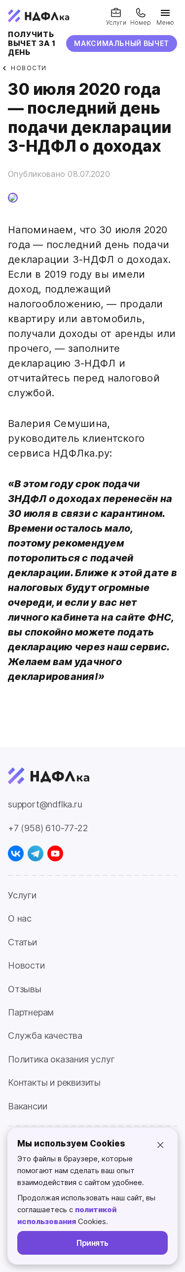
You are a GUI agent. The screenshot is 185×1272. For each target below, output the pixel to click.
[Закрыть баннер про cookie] (160, 1145)
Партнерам (31, 1012)
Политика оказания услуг (61, 1059)
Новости (26, 965)
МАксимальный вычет (121, 43)
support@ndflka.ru (45, 804)
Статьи (22, 942)
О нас (20, 918)
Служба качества (45, 1035)
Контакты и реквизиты (54, 1082)
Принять (92, 1243)
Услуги (22, 895)
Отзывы (24, 989)
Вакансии (27, 1106)
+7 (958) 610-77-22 (48, 828)
